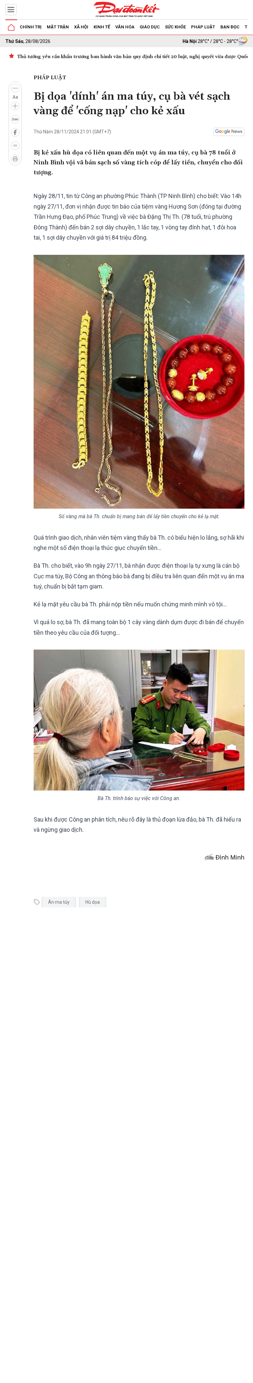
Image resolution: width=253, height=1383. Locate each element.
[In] (15, 158)
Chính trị (31, 26)
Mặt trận (58, 26)
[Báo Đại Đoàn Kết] (126, 9)
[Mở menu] (10, 9)
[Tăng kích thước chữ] (15, 106)
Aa (15, 97)
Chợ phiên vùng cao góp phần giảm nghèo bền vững (77, 57)
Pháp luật (203, 26)
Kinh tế (102, 26)
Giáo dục (150, 26)
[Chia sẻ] (247, 1374)
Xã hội (81, 26)
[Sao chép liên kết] (15, 146)
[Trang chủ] (11, 27)
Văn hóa (124, 26)
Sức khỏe (175, 26)
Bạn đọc (229, 26)
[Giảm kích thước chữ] (15, 88)
